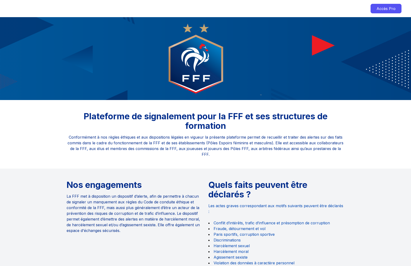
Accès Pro (386, 8)
